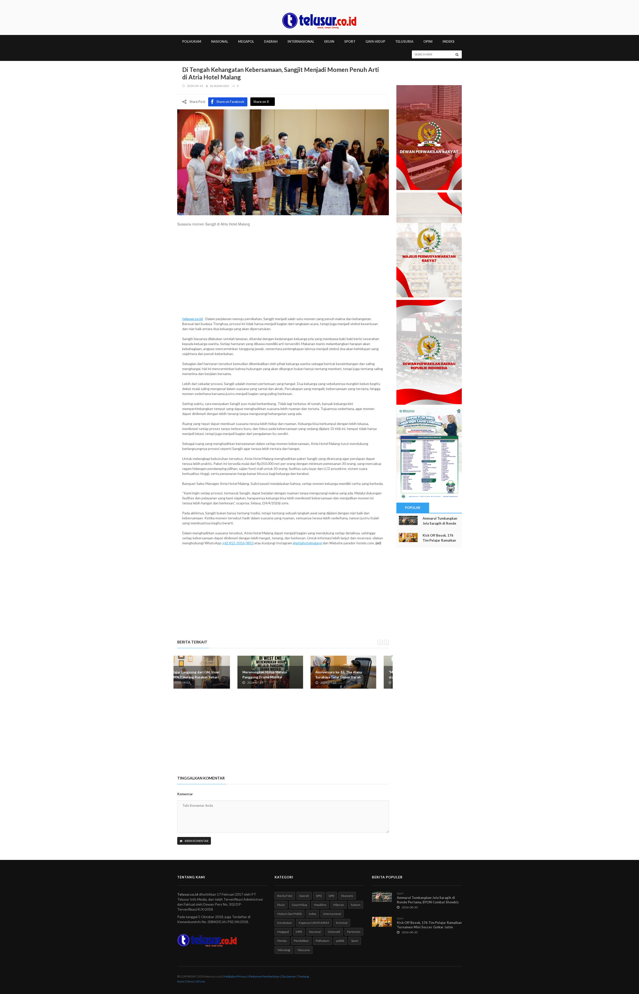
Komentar (185, 794)
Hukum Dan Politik (289, 914)
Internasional (332, 914)
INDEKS (449, 41)
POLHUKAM (191, 41)
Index (312, 914)
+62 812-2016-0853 (238, 543)
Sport (354, 941)
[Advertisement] (283, 274)
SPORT (349, 41)
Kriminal (341, 923)
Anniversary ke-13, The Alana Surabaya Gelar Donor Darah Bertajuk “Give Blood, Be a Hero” (280, 677)
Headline (320, 905)
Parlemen (353, 932)
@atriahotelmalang (307, 543)
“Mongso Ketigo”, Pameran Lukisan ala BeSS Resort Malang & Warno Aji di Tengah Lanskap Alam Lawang (355, 677)
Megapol (283, 932)
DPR (331, 896)
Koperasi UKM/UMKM (314, 923)
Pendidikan (301, 941)
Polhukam (322, 941)
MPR (299, 932)
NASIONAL (219, 41)
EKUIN (329, 41)
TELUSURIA (404, 41)
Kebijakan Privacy (235, 976)
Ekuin (281, 905)
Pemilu (282, 941)
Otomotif (334, 932)
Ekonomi (347, 896)
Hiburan (338, 905)
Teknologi (283, 950)
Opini (428, 41)
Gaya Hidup (299, 905)
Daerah (304, 896)
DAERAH (271, 41)
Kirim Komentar (196, 840)
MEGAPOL (246, 41)
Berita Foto (284, 896)
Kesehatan (284, 923)
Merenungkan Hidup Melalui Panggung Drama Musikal (204, 674)
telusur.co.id (192, 319)
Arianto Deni (221, 86)
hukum (355, 905)
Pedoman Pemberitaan (264, 976)
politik (340, 941)
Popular (412, 508)
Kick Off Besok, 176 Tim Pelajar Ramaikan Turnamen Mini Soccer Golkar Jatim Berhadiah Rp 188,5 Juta (429, 927)
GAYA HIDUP (375, 41)
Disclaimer (289, 976)
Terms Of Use (195, 981)
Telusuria (303, 950)
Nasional (315, 932)
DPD (319, 896)
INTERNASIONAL (301, 41)
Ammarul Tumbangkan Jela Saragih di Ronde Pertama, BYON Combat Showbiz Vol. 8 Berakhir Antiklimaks (428, 902)
